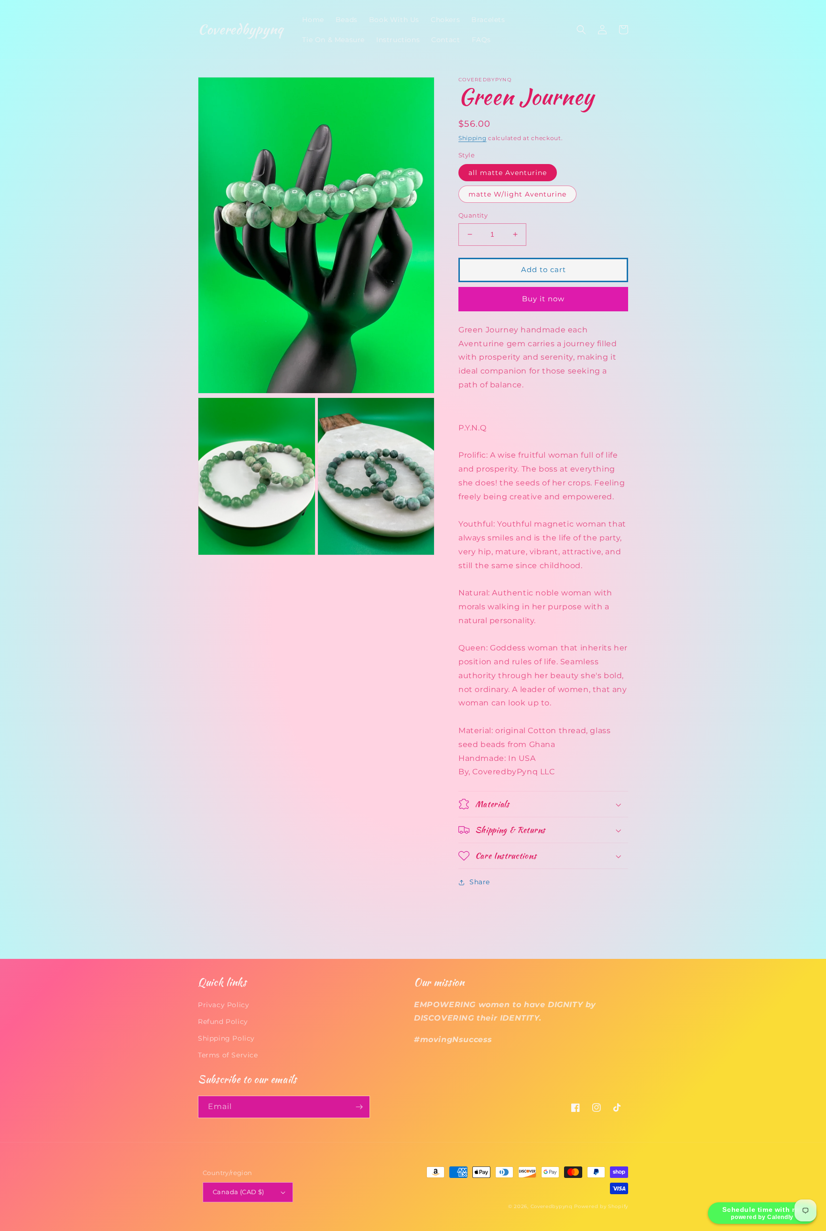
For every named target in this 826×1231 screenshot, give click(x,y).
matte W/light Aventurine (517, 194)
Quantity (473, 215)
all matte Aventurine (507, 172)
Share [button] (479, 882)
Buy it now (543, 298)
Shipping (472, 138)
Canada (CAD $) (238, 1192)
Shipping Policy (226, 1038)
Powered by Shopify (601, 1206)
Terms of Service (228, 1055)
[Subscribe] (359, 1107)
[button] (581, 29)
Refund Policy (223, 1021)
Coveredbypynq (552, 1206)
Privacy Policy (223, 1004)
